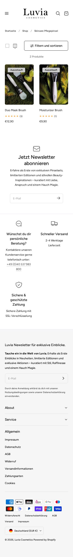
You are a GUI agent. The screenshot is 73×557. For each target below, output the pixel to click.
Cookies (10, 483)
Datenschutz (13, 446)
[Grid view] (7, 45)
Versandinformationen (19, 468)
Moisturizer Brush (50, 110)
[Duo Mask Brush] (19, 84)
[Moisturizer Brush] (53, 84)
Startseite (10, 30)
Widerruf (10, 461)
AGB (7, 454)
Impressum (12, 439)
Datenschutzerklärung (36, 515)
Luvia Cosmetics (24, 539)
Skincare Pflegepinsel (46, 30)
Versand (9, 521)
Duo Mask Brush (15, 110)
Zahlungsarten (14, 476)
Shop (25, 30)
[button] (6, 13)
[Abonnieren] (58, 198)
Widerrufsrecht (12, 515)
